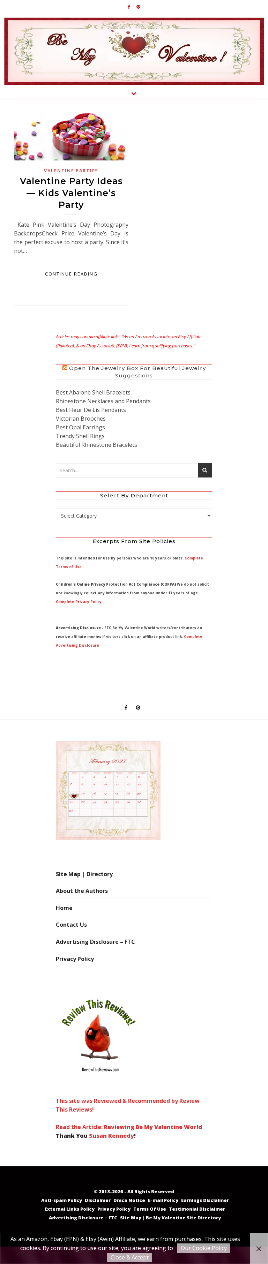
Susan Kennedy (111, 1135)
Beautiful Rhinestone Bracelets (96, 445)
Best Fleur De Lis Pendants (91, 410)
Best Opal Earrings (80, 427)
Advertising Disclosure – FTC (95, 942)
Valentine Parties (71, 170)
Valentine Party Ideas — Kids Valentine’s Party (71, 193)
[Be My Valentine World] (134, 51)
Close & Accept (130, 1257)
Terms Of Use (149, 1209)
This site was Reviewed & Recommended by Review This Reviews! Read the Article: (128, 1114)
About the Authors (82, 891)
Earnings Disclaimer (205, 1200)
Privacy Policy (75, 959)
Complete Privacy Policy (79, 601)
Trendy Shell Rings (80, 436)
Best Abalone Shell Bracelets (93, 392)
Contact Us (71, 924)
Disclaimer (98, 1200)
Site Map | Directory (84, 874)
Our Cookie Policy (204, 1248)
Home (64, 908)
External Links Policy (70, 1209)
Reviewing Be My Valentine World (153, 1127)
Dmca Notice (129, 1200)
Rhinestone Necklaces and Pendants (103, 401)
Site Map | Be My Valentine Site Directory (170, 1217)
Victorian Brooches (81, 418)
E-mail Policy (163, 1200)
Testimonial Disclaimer (197, 1209)
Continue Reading (71, 274)
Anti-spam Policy (61, 1200)
